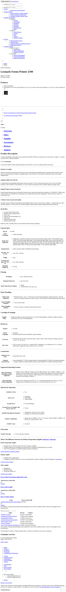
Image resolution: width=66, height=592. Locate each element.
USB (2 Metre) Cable (6, 521)
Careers (6, 556)
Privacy (6, 580)
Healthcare (16, 23)
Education (16, 26)
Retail (15, 29)
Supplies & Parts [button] (8, 12)
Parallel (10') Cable (6, 514)
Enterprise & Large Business (17, 10)
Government (17, 22)
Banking (16, 20)
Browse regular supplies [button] (7, 496)
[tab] (34, 131)
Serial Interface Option (6, 518)
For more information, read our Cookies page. (50, 587)
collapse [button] (3, 483)
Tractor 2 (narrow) (5, 523)
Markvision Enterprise (19, 58)
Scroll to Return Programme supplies (10, 451)
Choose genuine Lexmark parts (18, 14)
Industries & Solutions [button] (9, 17)
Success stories (7, 567)
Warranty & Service (19, 52)
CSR (5, 566)
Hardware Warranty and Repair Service (20, 43)
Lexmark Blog (7, 564)
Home (5, 63)
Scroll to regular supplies (7, 462)
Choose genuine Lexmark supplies (19, 13)
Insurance (16, 25)
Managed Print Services (16, 40)
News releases (7, 569)
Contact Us (7, 550)
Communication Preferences (11, 553)
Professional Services (15, 45)
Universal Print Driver (19, 56)
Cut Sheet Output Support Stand (9, 520)
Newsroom (6, 551)
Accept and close (5, 589)
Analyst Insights (8, 560)
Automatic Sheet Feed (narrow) (9, 516)
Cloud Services (17, 32)
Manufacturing (17, 27)
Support (6, 561)
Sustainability (7, 559)
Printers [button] (6, 9)
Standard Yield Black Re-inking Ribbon (11, 502)
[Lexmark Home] (14, 1)
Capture (16, 36)
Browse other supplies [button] (7, 487)
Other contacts (4, 542)
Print (15, 35)
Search (5, 4)
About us (6, 549)
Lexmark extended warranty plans (19, 16)
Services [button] (6, 39)
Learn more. (59, 459)
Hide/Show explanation (49, 439)
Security (16, 33)
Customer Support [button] (8, 46)
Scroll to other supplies (6, 474)
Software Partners (18, 38)
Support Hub (17, 49)
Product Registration (19, 51)
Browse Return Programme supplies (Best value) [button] (14, 477)
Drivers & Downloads (19, 55)
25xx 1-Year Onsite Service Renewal (10, 525)
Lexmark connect (8, 557)
